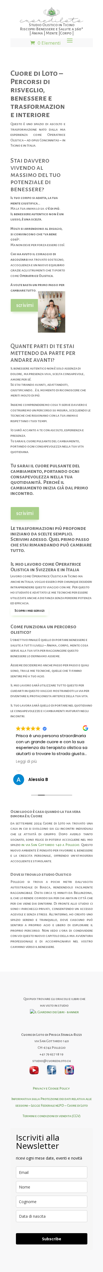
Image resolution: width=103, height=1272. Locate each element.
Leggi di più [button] (26, 761)
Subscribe (51, 1238)
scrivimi (25, 305)
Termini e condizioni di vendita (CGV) (51, 1116)
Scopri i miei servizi (29, 611)
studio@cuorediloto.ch (51, 1061)
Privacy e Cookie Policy (51, 1088)
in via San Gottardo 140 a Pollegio (50, 845)
